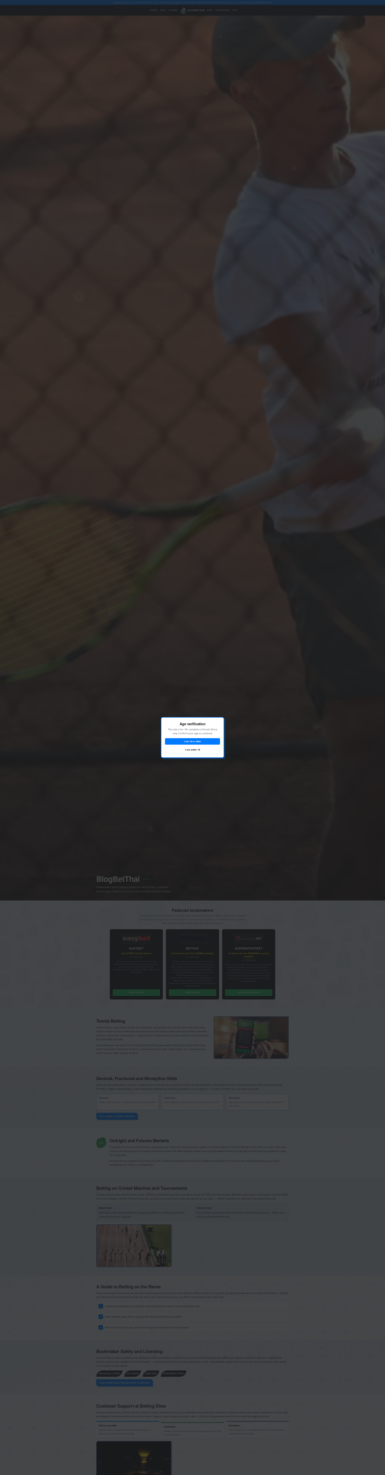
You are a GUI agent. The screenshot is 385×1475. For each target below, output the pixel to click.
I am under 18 (192, 749)
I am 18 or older (192, 741)
